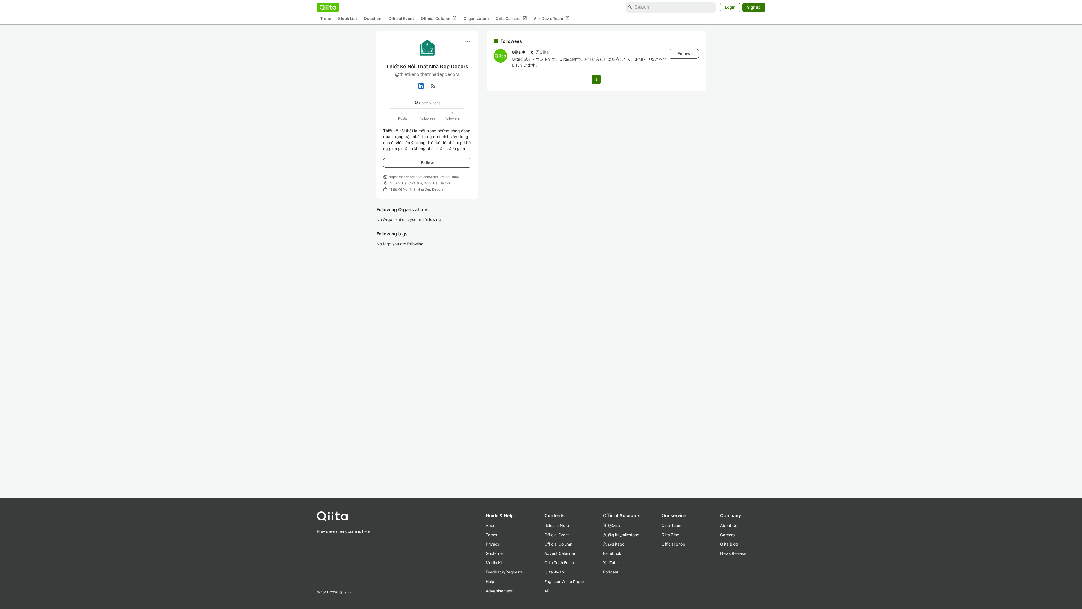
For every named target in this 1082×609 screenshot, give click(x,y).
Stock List (347, 18)
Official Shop (673, 544)
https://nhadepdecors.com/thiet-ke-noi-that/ (424, 177)
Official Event (401, 18)
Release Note (556, 525)
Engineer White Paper (564, 581)
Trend (325, 18)
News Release (733, 553)
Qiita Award (555, 572)
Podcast (610, 572)
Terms (491, 534)
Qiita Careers (511, 18)
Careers (727, 534)
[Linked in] (421, 86)
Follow (427, 162)
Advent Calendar (559, 553)
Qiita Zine (670, 534)
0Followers (452, 115)
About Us (728, 525)
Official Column (439, 18)
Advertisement (499, 590)
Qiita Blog (729, 544)
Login (730, 7)
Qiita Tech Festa (559, 562)
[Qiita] (328, 7)
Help (490, 581)
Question (373, 18)
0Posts (402, 115)
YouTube (611, 562)
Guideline (494, 553)
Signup (754, 7)
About (491, 525)
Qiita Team (671, 525)
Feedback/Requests (504, 572)
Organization (476, 18)
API (547, 590)
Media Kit (494, 562)
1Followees (427, 115)
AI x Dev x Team (551, 18)
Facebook (612, 553)
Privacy (493, 544)
